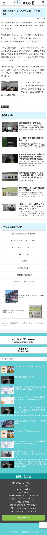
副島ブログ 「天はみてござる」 (23, 350)
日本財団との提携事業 (23, 275)
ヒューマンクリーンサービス (23, 247)
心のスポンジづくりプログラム (23, 241)
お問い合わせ (23, 268)
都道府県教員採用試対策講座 (23, 234)
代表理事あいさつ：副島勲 (23, 282)
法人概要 (23, 261)
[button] (45, 359)
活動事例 (6, 107)
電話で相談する (23, 517)
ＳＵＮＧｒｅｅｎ (23, 254)
